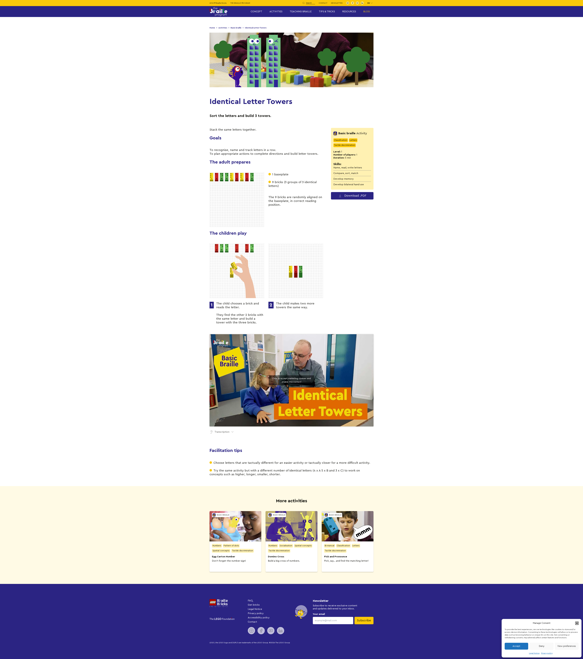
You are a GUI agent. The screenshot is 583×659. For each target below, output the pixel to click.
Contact (323, 3)
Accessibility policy (258, 617)
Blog (366, 11)
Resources (349, 11)
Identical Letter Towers (255, 28)
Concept (256, 11)
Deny (541, 646)
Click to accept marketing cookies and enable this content (291, 380)
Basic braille (236, 28)
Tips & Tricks (327, 11)
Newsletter (337, 3)
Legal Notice (534, 653)
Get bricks (254, 605)
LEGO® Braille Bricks (218, 3)
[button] (576, 623)
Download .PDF (355, 195)
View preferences (566, 646)
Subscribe (364, 620)
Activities (275, 11)
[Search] (303, 3)
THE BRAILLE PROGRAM (240, 3)
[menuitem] (347, 3)
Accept (516, 646)
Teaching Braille (301, 11)
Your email (319, 614)
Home (212, 28)
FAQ (250, 600)
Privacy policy (547, 653)
